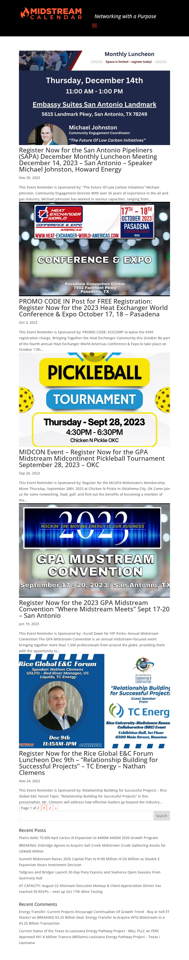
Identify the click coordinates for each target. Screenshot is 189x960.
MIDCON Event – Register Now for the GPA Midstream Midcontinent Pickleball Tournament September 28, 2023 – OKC (92, 458)
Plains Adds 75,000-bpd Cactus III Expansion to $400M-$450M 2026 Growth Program (88, 837)
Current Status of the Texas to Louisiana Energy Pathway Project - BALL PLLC (82, 931)
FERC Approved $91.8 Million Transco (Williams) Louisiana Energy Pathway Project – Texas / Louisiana (89, 937)
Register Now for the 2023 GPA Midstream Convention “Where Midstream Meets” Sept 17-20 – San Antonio (94, 609)
